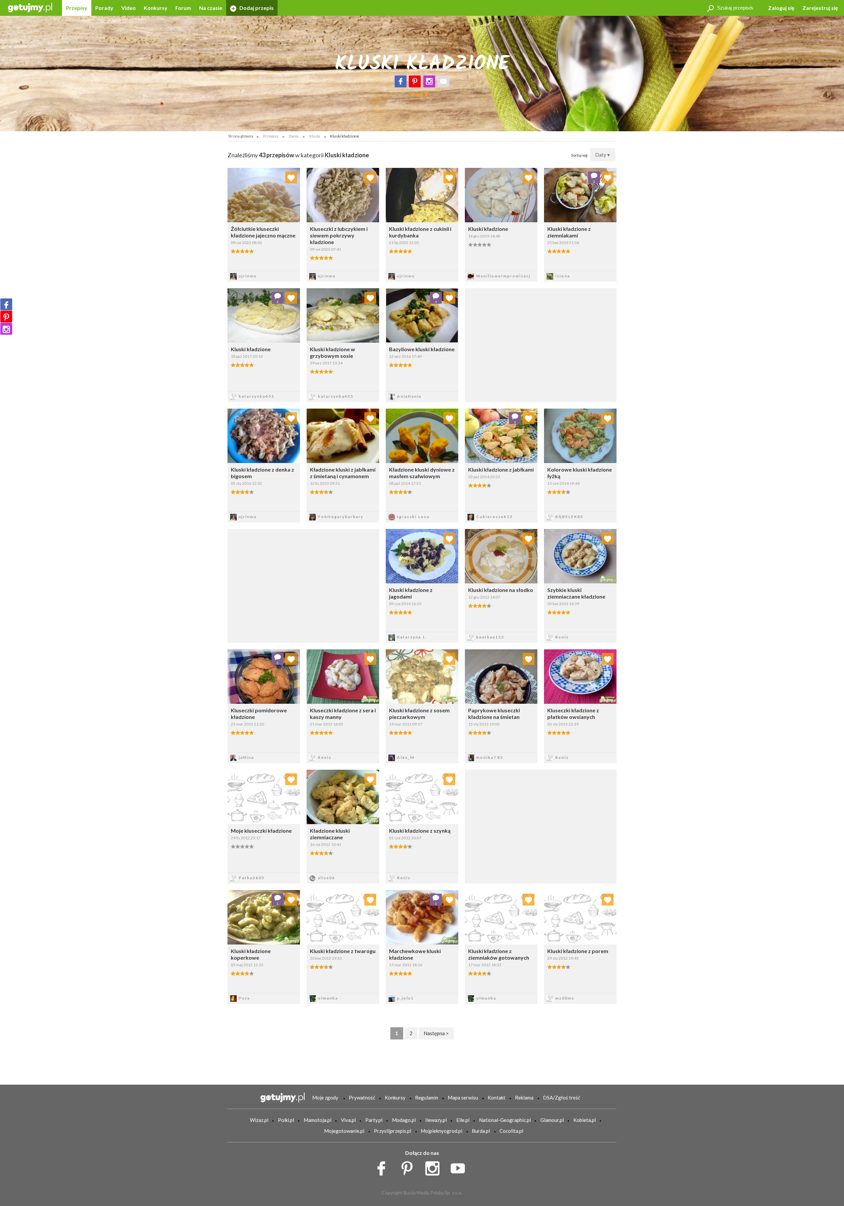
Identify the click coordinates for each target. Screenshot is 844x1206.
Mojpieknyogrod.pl (441, 1131)
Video (128, 8)
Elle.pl (462, 1120)
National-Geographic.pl (505, 1120)
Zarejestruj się (820, 8)
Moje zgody (325, 1097)
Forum (183, 8)
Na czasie (210, 8)
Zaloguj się (781, 8)
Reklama (524, 1097)
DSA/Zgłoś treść (561, 1097)
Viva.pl (348, 1120)
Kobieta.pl (584, 1120)
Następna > (436, 1033)
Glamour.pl (552, 1120)
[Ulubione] (291, 177)
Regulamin (426, 1097)
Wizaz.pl (259, 1120)
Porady (104, 8)
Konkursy (155, 8)
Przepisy (76, 8)
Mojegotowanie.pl (344, 1131)
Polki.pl (286, 1120)
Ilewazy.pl (436, 1120)
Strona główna (240, 136)
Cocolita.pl (511, 1131)
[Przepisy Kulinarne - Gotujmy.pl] (30, 7)
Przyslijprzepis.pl (392, 1131)
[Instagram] (429, 81)
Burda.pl (481, 1131)
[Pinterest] (415, 81)
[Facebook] (401, 81)
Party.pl (373, 1120)
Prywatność (362, 1097)
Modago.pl (404, 1120)
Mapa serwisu (463, 1097)
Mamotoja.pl (317, 1120)
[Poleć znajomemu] (443, 81)
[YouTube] (460, 1166)
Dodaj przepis (256, 8)
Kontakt (496, 1097)
